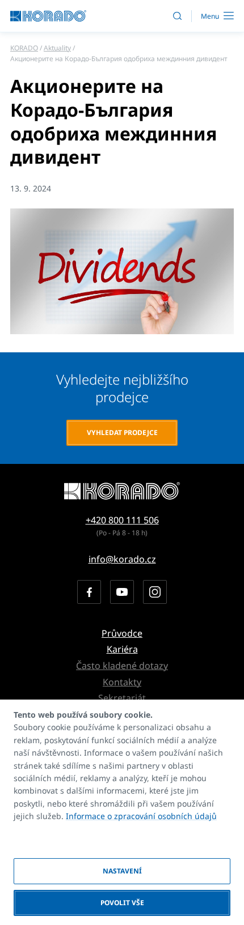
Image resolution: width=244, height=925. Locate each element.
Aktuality (57, 48)
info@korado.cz (122, 559)
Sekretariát (122, 698)
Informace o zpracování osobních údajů (141, 816)
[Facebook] (89, 592)
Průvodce (122, 633)
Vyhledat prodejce (122, 432)
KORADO (24, 48)
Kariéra (122, 649)
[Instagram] (155, 592)
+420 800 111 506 (122, 520)
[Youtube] (122, 592)
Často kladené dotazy (122, 665)
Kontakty (122, 682)
